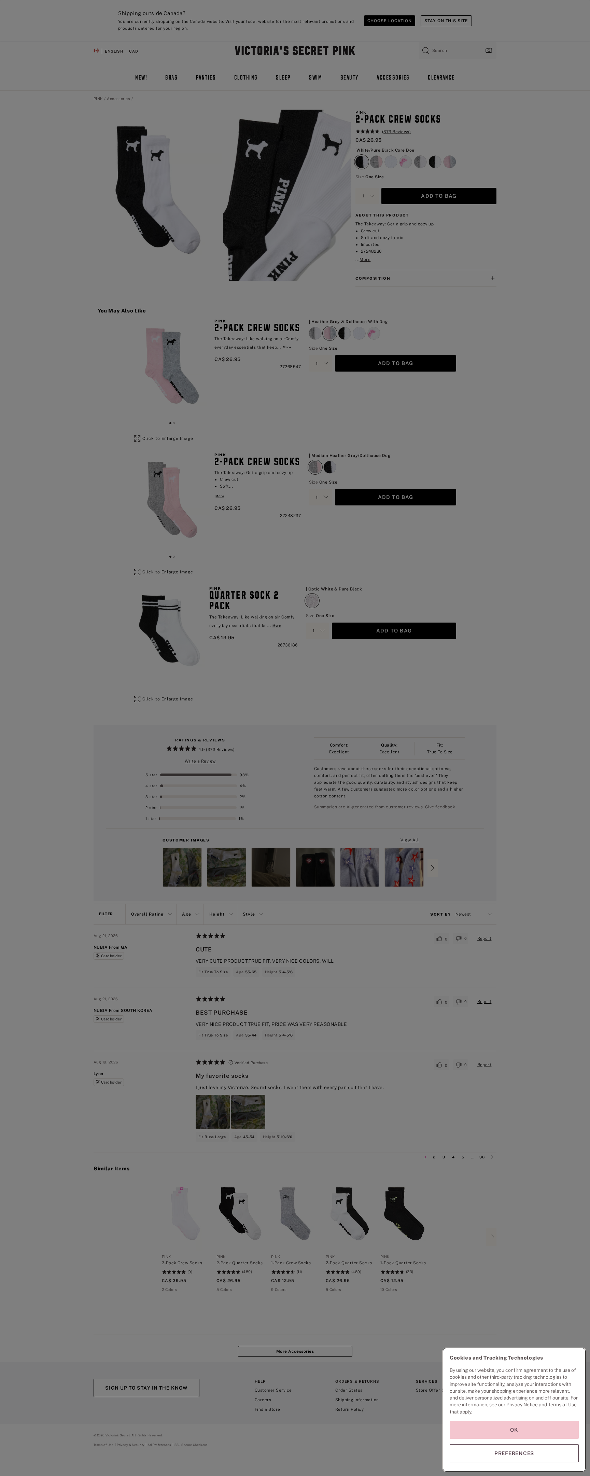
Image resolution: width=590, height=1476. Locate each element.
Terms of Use (562, 1404)
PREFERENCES (514, 1453)
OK (514, 1430)
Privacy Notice (522, 1404)
